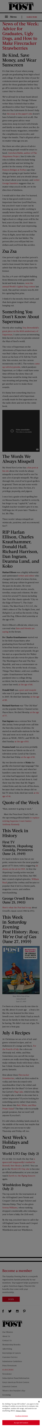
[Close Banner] (39, 1402)
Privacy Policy (21, 1411)
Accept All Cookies (21, 1423)
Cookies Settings (21, 1416)
